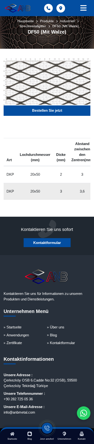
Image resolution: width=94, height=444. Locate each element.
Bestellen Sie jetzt (47, 110)
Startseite (14, 327)
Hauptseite (25, 21)
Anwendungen (18, 335)
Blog (53, 335)
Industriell (67, 21)
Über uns (57, 327)
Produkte (47, 21)
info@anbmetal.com (19, 412)
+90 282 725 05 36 (18, 399)
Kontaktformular (47, 243)
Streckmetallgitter (33, 26)
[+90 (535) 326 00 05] (83, 413)
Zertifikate (14, 343)
